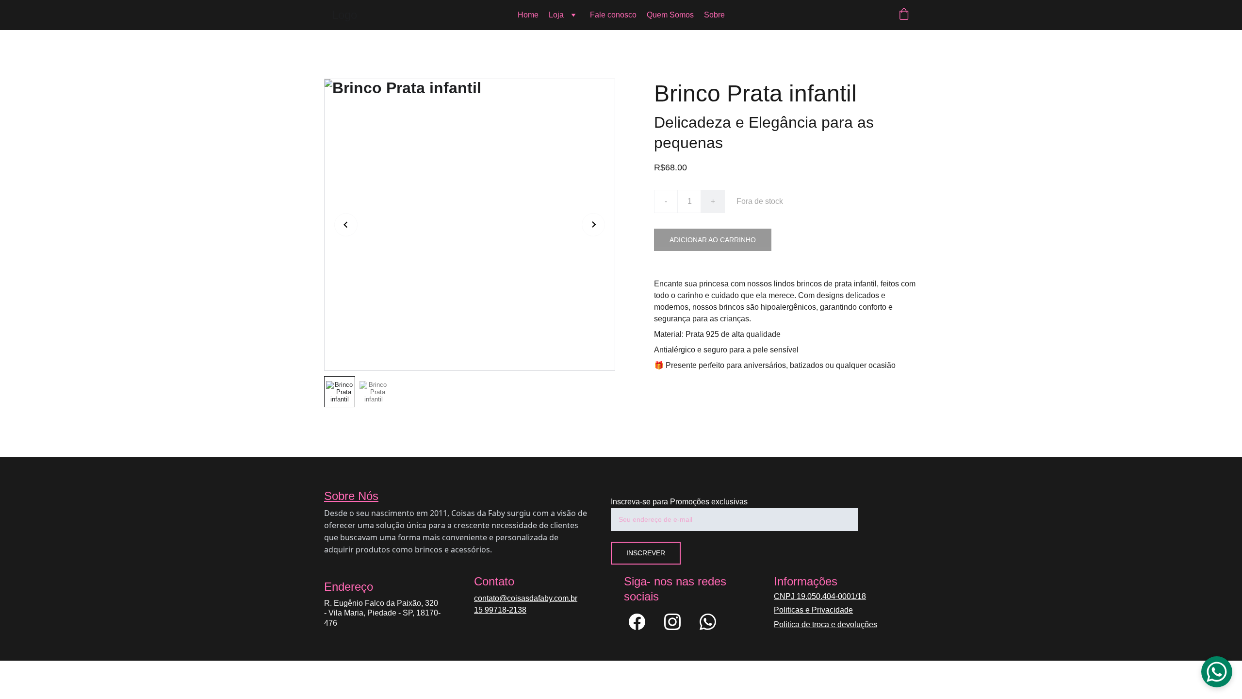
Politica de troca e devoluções (825, 624)
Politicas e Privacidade (813, 610)
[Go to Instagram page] (677, 622)
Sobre (714, 15)
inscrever (645, 553)
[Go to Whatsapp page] (708, 622)
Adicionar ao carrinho (713, 240)
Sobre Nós (351, 495)
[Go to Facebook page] (642, 622)
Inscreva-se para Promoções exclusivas (679, 502)
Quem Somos (670, 15)
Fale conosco (613, 15)
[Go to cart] (904, 15)
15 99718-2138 (500, 610)
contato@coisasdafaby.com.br (525, 598)
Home (528, 15)
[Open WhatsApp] (1216, 671)
